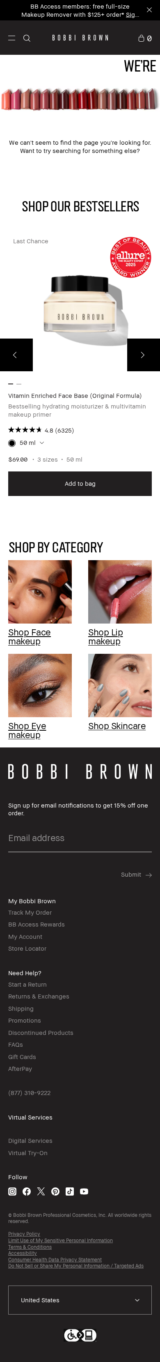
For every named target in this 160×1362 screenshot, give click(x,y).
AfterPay (20, 1068)
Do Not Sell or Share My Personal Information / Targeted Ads (76, 1266)
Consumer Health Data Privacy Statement (55, 1260)
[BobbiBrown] (80, 37)
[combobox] (80, 1300)
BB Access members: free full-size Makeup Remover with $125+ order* (75, 10)
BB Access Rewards (36, 924)
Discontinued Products (40, 1032)
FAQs (15, 1044)
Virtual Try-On (28, 1152)
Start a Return (27, 984)
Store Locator (27, 948)
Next (143, 355)
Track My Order (30, 912)
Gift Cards (22, 1056)
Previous (16, 355)
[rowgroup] (80, 637)
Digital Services (30, 1140)
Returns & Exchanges (38, 996)
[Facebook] (27, 1191)
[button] (11, 38)
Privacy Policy (24, 1234)
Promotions (24, 1020)
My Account (25, 936)
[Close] (149, 10)
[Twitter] (41, 1191)
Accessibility (22, 1253)
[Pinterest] (55, 1191)
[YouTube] (84, 1191)
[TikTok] (70, 1191)
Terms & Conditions (30, 1247)
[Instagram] (12, 1191)
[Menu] (11, 37)
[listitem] (80, 365)
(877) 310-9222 (29, 1092)
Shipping (21, 1008)
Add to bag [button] (80, 483)
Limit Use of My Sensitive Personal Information (60, 1240)
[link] (145, 37)
